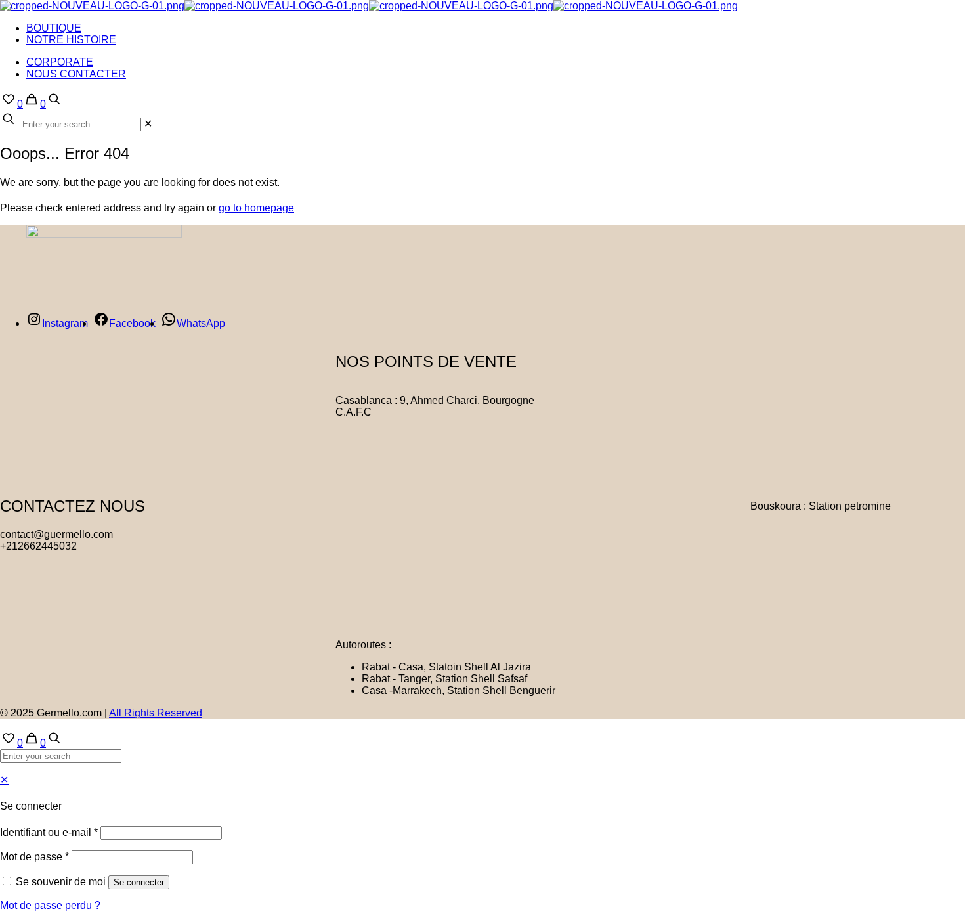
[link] (148, 123)
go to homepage (256, 207)
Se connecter (139, 882)
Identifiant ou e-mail (49, 832)
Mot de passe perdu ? (50, 905)
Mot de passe (34, 856)
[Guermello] (369, 5)
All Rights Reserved (155, 712)
